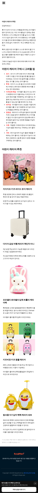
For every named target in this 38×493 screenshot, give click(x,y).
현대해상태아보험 (29, 473)
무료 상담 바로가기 (19, 489)
